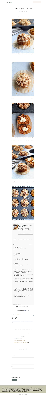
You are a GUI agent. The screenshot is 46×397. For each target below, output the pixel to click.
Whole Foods (18, 314)
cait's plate (8, 2)
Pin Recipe (30, 233)
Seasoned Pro (25, 394)
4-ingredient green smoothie (18, 338)
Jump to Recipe (21, 13)
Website (12, 373)
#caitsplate (29, 307)
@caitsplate (20, 307)
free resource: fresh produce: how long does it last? (21, 342)
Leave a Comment (25, 11)
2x (31, 244)
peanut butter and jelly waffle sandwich (19, 340)
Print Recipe (25, 13)
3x (32, 244)
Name (12, 366)
